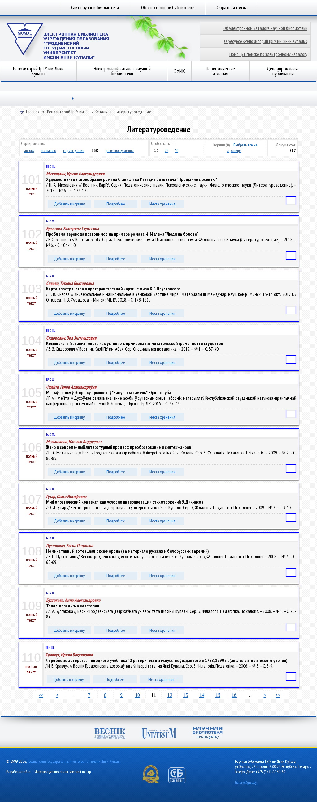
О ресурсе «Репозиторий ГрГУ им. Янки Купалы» (265, 41)
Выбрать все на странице (242, 147)
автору (29, 150)
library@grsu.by (246, 782)
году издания (73, 150)
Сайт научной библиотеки (95, 7)
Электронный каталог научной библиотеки (122, 71)
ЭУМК (179, 71)
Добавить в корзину (69, 204)
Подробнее (115, 204)
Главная (33, 111)
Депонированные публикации (283, 71)
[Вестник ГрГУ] (109, 734)
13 (185, 695)
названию (48, 150)
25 (166, 150)
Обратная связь (231, 7)
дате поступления (119, 150)
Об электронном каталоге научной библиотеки (265, 28)
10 (137, 695)
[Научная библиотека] (208, 733)
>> (278, 695)
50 (176, 150)
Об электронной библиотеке (167, 7)
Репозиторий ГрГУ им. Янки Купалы (38, 71)
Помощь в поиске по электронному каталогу (268, 54)
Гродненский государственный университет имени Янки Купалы (74, 761)
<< (41, 695)
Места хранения (162, 204)
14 (201, 695)
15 (217, 695)
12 (169, 695)
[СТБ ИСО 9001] (180, 782)
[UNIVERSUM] (159, 734)
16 (234, 695)
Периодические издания (220, 71)
